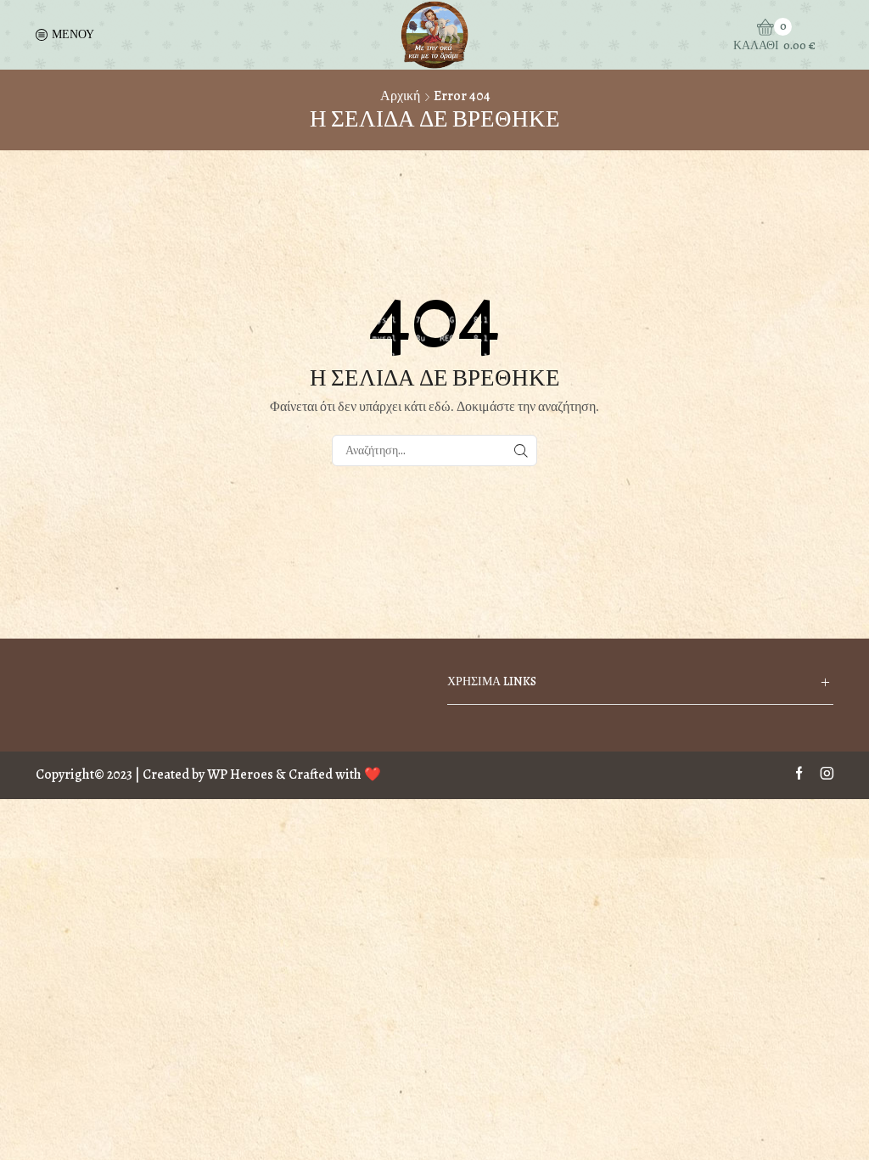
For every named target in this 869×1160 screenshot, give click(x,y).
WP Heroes (240, 774)
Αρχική (400, 96)
